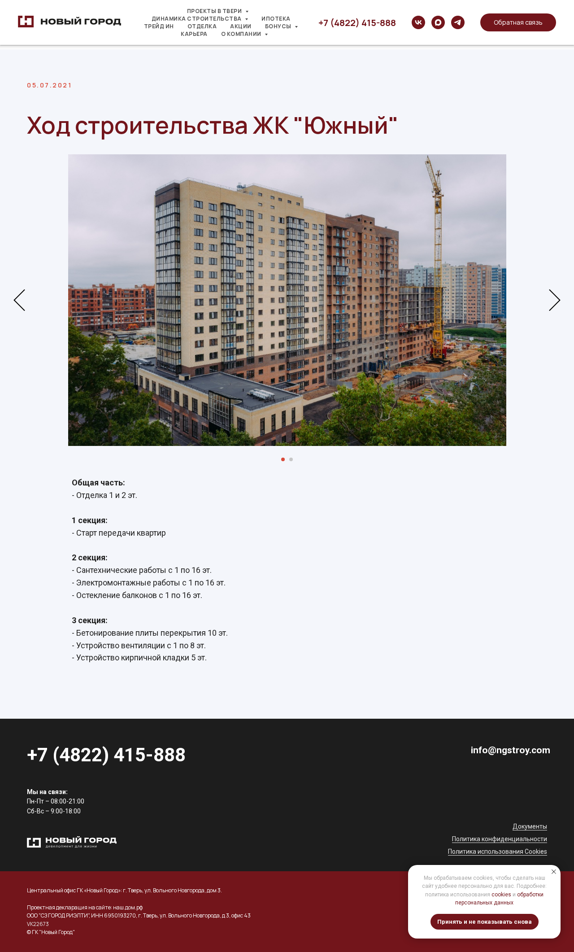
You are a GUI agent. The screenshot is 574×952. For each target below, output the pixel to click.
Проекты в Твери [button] (215, 11)
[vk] (418, 22)
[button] (518, 22)
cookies (501, 894)
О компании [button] (242, 34)
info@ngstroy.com (510, 750)
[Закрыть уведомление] (553, 871)
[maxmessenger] (438, 22)
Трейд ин (159, 26)
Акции (241, 26)
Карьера (194, 34)
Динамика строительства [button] (197, 18)
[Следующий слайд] (555, 300)
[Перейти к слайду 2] (291, 459)
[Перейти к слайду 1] (283, 459)
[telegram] (458, 22)
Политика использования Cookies (497, 851)
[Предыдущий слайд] (19, 300)
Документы (530, 826)
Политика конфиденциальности (499, 839)
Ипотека (276, 18)
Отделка (202, 26)
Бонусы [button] (279, 26)
